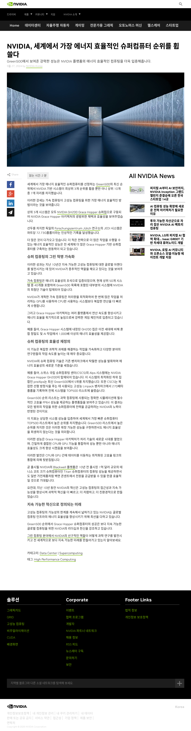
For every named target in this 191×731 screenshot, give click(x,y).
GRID (10, 617)
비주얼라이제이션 (18, 631)
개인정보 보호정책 (136, 617)
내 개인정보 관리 (43, 713)
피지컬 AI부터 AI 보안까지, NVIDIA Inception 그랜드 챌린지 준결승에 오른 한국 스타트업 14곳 (167, 193)
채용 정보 (72, 637)
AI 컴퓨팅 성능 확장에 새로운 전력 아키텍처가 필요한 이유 (167, 210)
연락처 (11, 723)
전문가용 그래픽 (101, 25)
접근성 (57, 718)
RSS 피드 (72, 644)
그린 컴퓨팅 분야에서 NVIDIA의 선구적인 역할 (56, 536)
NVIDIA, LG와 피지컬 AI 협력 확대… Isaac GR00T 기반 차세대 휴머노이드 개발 (167, 239)
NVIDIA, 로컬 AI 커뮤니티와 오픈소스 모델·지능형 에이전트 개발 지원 (167, 253)
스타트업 (172, 25)
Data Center (48, 553)
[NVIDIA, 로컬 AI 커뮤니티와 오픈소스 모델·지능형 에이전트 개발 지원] (137, 252)
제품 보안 (86, 718)
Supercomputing (71, 553)
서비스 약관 (42, 718)
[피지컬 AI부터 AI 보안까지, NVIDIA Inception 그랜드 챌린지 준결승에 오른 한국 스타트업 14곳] (137, 190)
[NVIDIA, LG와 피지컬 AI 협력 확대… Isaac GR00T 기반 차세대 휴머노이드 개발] (137, 237)
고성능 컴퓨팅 (15, 624)
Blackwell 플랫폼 (64, 467)
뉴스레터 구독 (75, 651)
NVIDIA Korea (34, 66)
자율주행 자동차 (57, 25)
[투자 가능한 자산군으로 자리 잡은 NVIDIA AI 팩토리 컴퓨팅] (137, 223)
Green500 (103, 184)
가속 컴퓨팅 (34, 281)
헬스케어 (154, 25)
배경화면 (12, 644)
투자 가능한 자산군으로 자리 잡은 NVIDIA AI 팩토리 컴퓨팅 (166, 224)
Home (14, 25)
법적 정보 (131, 610)
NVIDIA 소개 (70, 14)
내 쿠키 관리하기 (67, 713)
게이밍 (79, 25)
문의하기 (71, 658)
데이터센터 (33, 25)
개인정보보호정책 (18, 713)
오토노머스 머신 (130, 25)
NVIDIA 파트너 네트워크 (81, 631)
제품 (26, 14)
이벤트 (70, 610)
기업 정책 (71, 718)
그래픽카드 (14, 610)
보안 (69, 664)
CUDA (11, 637)
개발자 (70, 624)
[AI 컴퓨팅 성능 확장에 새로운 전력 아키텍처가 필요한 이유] (137, 208)
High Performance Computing (55, 559)
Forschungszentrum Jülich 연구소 (77, 228)
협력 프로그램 (75, 617)
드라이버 (11, 14)
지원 (53, 14)
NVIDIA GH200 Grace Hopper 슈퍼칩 (82, 212)
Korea (179, 707)
